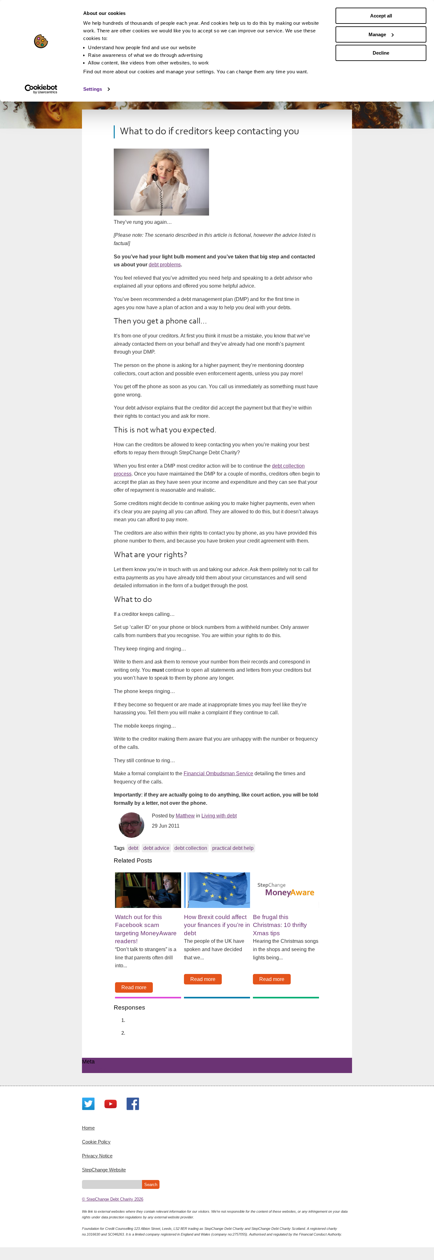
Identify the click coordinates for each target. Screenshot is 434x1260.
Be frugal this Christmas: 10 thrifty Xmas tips (280, 925)
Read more (133, 987)
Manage (377, 34)
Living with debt (219, 815)
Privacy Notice (97, 1155)
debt (133, 848)
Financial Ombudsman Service (218, 773)
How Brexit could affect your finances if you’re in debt (217, 925)
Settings (92, 89)
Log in (101, 1069)
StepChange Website (104, 1169)
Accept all (381, 15)
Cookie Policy (96, 1141)
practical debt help (233, 848)
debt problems (165, 264)
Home (88, 1127)
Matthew (185, 815)
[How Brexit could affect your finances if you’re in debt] (217, 890)
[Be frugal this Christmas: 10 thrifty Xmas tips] (286, 890)
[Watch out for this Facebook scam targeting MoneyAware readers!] (148, 890)
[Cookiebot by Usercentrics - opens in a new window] (41, 89)
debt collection (190, 848)
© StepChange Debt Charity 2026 (112, 1199)
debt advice (156, 848)
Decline (381, 53)
